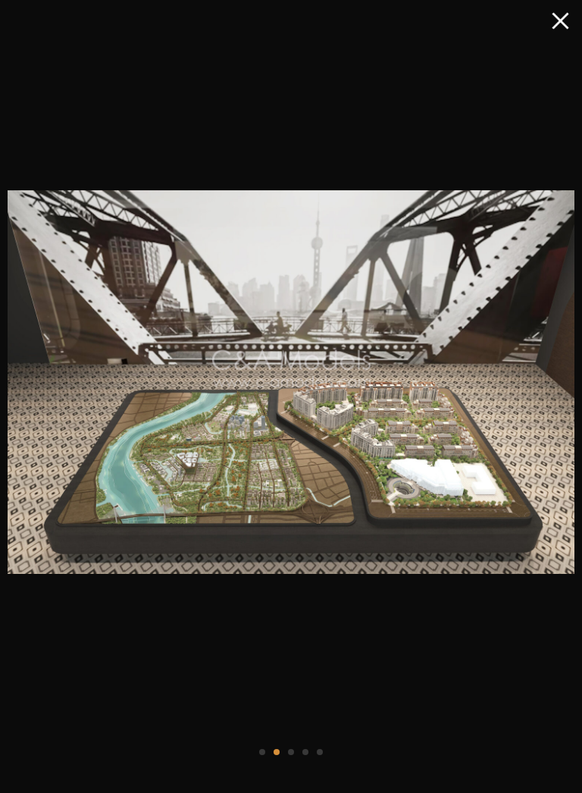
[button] (262, 752)
